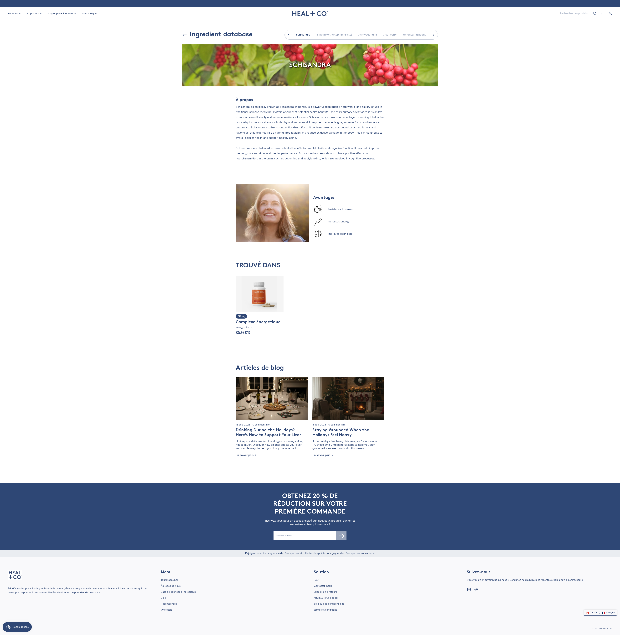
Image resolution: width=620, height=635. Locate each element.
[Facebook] (476, 589)
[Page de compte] (610, 13)
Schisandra (303, 34)
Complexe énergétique (258, 322)
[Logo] (310, 13)
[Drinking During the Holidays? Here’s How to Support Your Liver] (272, 398)
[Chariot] (602, 13)
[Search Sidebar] (595, 13)
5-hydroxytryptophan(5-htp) (334, 34)
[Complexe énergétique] (260, 294)
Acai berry (390, 34)
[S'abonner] (341, 535)
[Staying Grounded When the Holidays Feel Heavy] (348, 398)
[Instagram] (468, 589)
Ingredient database (221, 34)
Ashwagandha (367, 34)
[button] (600, 612)
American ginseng (414, 34)
